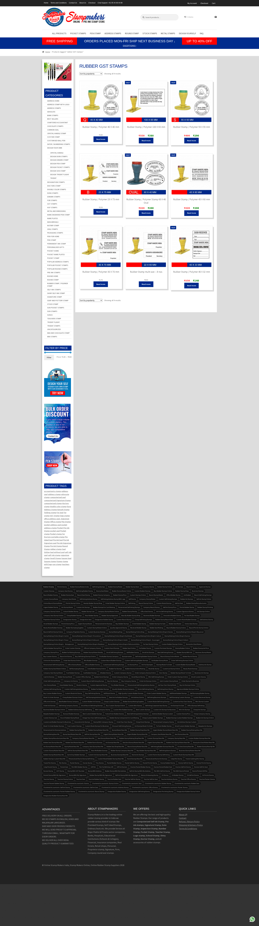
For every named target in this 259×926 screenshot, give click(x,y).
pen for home (53, 236)
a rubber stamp (105, 673)
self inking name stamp (167, 750)
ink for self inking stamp (164, 611)
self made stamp (109, 693)
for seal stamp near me (186, 746)
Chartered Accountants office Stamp (145, 787)
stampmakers (127, 656)
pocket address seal (52, 525)
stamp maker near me (119, 730)
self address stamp (206, 620)
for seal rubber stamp (192, 615)
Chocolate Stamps (55, 126)
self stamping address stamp (96, 697)
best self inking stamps (165, 652)
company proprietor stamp (75, 632)
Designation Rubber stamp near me (55, 796)
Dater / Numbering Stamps (58, 144)
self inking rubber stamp (84, 591)
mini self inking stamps (156, 677)
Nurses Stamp (48, 771)
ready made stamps (190, 669)
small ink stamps (148, 652)
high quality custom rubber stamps (130, 693)
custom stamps (48, 591)
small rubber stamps (50, 624)
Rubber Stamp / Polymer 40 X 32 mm (191, 271)
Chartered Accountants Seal (132, 783)
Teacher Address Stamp (169, 779)
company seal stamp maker (53, 673)
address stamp (54, 494)
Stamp (59, 561)
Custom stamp (53, 137)
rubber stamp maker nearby (93, 652)
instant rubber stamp (70, 611)
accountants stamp (52, 491)
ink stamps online (203, 611)
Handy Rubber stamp (167, 763)
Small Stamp (55, 558)
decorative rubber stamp (172, 615)
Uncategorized (54, 329)
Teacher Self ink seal (151, 779)
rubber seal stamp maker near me (178, 742)
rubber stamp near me (77, 730)
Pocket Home (53, 251)
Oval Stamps (52, 229)
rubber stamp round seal (164, 620)
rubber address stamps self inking (80, 710)
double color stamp (58, 506)
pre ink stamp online (73, 603)
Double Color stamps (56, 189)
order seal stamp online (72, 660)
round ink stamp (66, 656)
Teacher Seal (80, 779)
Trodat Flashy (53, 322)
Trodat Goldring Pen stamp (194, 759)
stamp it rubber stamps (71, 714)
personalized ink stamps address (54, 730)
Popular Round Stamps (57, 269)
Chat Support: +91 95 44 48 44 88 (110, 3)
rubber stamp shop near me (139, 730)
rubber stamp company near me (122, 750)
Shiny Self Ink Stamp (56, 293)
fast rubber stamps (73, 673)
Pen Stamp (95, 33)
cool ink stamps (48, 677)
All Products (59, 33)
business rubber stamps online (54, 710)
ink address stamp (137, 697)
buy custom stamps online (115, 706)
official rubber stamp (92, 665)
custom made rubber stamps (186, 620)
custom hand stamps (111, 648)
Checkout (91, 3)
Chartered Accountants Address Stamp (115, 787)
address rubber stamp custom (162, 714)
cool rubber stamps (90, 673)
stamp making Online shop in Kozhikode (118, 636)
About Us (82, 3)
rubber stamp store (132, 587)
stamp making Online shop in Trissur (56, 640)
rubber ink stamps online (205, 718)
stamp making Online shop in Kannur (177, 636)
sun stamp (57, 564)
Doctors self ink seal (201, 767)
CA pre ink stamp (208, 775)
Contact (182, 818)
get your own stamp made (167, 685)
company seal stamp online (53, 615)
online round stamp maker (52, 603)
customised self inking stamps (113, 665)
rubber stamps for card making (104, 607)
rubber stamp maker (115, 587)
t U (185, 814)
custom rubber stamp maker (185, 665)
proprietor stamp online (51, 620)
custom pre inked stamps (163, 648)
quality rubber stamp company (123, 689)
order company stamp (120, 677)
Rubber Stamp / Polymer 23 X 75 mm (100, 199)
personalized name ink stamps (156, 759)
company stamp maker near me (83, 738)
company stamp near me (176, 738)
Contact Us (73, 3)
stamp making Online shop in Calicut (148, 636)
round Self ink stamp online (53, 632)
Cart (213, 3)
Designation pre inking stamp (163, 791)
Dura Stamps (52, 193)
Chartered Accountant (57, 122)
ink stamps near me (112, 742)
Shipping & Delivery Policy (191, 825)
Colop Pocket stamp (50, 767)
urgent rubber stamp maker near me (165, 730)
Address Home (53, 101)
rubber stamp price (119, 595)
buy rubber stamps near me (146, 750)
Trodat (53, 178)
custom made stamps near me (183, 755)
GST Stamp (55, 515)
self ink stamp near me (92, 734)
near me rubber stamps (99, 750)
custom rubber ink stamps (91, 701)
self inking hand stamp (165, 689)
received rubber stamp (138, 628)
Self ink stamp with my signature (126, 775)
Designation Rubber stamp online (188, 791)
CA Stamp (165, 775)
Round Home (52, 276)
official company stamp (92, 648)
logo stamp (65, 515)
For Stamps (52, 200)
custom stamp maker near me (53, 750)
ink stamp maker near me (52, 746)
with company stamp (102, 710)
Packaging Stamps (55, 233)
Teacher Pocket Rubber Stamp (53, 783)
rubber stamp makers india (79, 587)
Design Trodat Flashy (59, 174)
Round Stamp (132, 33)
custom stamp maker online (97, 628)
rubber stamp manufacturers (196, 603)
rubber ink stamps (186, 599)
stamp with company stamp (103, 722)
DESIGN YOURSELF (187, 33)
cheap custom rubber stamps (152, 718)
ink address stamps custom (186, 722)
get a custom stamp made (169, 681)
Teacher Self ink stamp (132, 779)
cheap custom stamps (112, 701)
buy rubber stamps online (163, 591)
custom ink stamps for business (165, 710)
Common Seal (53, 130)
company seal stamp (65, 591)
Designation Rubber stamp (104, 620)
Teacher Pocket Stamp (207, 779)
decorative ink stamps (82, 722)
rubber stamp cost (88, 611)
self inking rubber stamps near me (162, 746)
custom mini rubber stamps (123, 710)
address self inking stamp (52, 689)
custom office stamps (83, 677)
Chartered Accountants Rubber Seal (187, 783)
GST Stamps (52, 204)
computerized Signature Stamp (57, 500)
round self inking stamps (203, 595)
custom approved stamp (98, 685)
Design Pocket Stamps (60, 167)
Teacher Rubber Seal (114, 779)
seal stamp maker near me (107, 738)
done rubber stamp (66, 685)
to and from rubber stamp (114, 714)
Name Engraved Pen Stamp (58, 215)
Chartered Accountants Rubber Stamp (158, 783)
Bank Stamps (52, 115)
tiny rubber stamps (117, 685)
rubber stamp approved (110, 615)
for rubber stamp (145, 648)
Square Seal (66, 558)
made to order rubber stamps (53, 726)
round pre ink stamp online (198, 628)
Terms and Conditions (59, 3)
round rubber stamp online (176, 628)
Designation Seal (85, 620)
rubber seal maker (175, 624)
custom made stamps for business (97, 726)
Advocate (51, 112)
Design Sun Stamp (58, 171)
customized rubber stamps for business (57, 722)
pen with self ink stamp (162, 771)
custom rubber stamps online (172, 644)
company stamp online (51, 611)
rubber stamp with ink (184, 652)
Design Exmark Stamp (59, 160)
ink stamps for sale (177, 706)
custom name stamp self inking (158, 755)
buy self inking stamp (92, 693)
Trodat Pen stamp (49, 763)
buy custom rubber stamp (52, 693)
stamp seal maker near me (72, 734)
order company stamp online (145, 673)
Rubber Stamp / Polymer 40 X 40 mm (100, 126)
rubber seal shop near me (115, 746)
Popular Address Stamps (58, 262)
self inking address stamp (88, 599)
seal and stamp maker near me (133, 742)
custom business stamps (96, 632)
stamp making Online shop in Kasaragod (145, 640)
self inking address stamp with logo (113, 599)
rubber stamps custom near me (54, 759)
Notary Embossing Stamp (149, 775)
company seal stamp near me (92, 746)
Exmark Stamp (63, 509)
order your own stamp (124, 722)
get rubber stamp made (159, 660)
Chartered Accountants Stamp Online (105, 783)
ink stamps (179, 587)
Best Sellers (52, 119)
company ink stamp (71, 681)
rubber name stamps (94, 742)
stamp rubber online (182, 648)
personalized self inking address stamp (141, 685)
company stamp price (51, 652)
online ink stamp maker (51, 660)
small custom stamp (198, 677)
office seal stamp (147, 611)
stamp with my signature (77, 775)
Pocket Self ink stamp (132, 763)
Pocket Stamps (78, 33)
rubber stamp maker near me (98, 730)
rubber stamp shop (182, 591)
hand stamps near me (134, 759)
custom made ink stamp (73, 693)
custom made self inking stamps (158, 701)
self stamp (132, 599)
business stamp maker (203, 652)
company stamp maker (147, 599)
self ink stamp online (203, 599)
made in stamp (81, 685)
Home (46, 3)
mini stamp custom (202, 701)
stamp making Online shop (135, 632)
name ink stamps (138, 755)
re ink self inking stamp (146, 689)
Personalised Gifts (55, 247)
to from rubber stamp (163, 726)
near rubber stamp (91, 615)
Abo (181, 814)
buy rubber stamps (122, 624)
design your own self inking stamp (94, 718)
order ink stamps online (147, 681)
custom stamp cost (50, 718)
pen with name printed (181, 771)
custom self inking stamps (168, 599)
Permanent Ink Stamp (56, 244)
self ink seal (179, 603)
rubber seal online (129, 648)
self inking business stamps (156, 697)
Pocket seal (64, 767)
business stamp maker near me (189, 750)
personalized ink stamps (103, 624)
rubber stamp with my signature (101, 775)
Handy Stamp (87, 763)
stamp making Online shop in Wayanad (189, 632)
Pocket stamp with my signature (54, 775)
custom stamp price (183, 714)
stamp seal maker (102, 591)
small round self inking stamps (92, 706)
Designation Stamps (56, 182)
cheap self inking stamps (143, 620)
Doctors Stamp (54, 186)
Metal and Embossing (56, 211)
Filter (49, 357)
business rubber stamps (152, 615)
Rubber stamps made (65, 677)
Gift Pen (93, 767)
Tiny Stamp (100, 763)
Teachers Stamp (54, 318)
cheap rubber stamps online (72, 697)
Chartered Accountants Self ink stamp (56, 787)
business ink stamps (202, 673)
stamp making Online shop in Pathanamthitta (124, 644)
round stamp (191, 587)
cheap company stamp (202, 714)
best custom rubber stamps (92, 714)
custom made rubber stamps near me (111, 759)
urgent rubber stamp (50, 607)
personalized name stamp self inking (81, 759)
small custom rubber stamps (185, 726)
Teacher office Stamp (188, 779)
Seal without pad (57, 552)
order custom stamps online (178, 677)
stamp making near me (51, 734)
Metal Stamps (168, 33)
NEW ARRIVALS (52, 222)
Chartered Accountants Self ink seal (85, 787)
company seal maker (69, 599)
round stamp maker (156, 595)
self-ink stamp (54, 555)
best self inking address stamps (138, 714)
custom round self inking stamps (92, 681)
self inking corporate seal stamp (156, 706)
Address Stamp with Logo (58, 104)
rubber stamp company (101, 595)
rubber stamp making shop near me (131, 738)
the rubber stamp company (109, 656)
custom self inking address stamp (76, 689)
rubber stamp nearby (129, 611)
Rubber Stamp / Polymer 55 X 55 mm (191, 126)
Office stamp (55, 521)
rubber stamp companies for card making (124, 718)
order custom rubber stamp (156, 693)
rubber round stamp (190, 656)
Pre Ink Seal (58, 540)
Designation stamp (69, 620)
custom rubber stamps (142, 591)
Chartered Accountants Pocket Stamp (174, 787)
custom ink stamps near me (98, 755)
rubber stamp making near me (191, 730)
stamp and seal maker (193, 644)
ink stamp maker (67, 607)
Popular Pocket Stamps (57, 265)
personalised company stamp (163, 722)
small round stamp (138, 677)
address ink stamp (205, 665)
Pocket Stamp (53, 258)
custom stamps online (138, 595)
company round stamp (151, 607)
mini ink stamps (184, 710)
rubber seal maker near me (75, 742)
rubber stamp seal (67, 595)
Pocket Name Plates (56, 254)
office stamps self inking (195, 706)
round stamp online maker (169, 656)
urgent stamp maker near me (113, 734)
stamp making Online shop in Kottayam (85, 640)
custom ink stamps (83, 607)
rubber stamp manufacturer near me (56, 738)
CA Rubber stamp (177, 775)
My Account (192, 3)
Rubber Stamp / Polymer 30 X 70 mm (100, 271)
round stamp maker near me (137, 746)
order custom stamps (72, 648)
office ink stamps (49, 701)
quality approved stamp (118, 628)
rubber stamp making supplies (133, 701)
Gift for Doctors (122, 767)
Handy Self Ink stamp (185, 763)
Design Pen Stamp (57, 164)
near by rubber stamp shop (130, 615)
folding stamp (50, 512)
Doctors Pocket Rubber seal (163, 767)
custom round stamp (123, 620)
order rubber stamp (139, 624)
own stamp (163, 673)
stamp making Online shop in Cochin (56, 636)
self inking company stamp (68, 706)
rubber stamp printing (205, 607)
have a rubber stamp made (69, 718)
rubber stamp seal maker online (54, 669)
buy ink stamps (112, 681)
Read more (100, 139)
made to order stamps (51, 697)
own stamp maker (49, 685)
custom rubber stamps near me (199, 738)
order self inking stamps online (182, 660)
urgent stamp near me (155, 742)
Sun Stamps (52, 311)
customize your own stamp (182, 701)
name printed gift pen (199, 771)
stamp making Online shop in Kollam (175, 640)
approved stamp (204, 587)
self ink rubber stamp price (52, 648)
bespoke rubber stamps (51, 714)
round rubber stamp (50, 595)
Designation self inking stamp (139, 791)
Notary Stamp (53, 225)
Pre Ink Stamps (53, 272)
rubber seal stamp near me (52, 742)
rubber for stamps (115, 669)
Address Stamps (113, 33)
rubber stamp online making (135, 669)
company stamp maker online (108, 611)
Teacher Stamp (48, 779)
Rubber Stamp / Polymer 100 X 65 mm (146, 126)
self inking (131, 603)
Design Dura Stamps (58, 156)
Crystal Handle (56, 153)
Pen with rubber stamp (79, 767)
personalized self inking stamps (129, 607)
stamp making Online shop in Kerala (160, 632)
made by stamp (154, 669)
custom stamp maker (50, 599)
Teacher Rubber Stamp (96, 779)
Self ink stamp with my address (140, 771)
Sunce (50, 315)
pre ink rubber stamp (187, 607)
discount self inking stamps (121, 726)
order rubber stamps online (115, 603)
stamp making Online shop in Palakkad (90, 644)
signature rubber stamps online (188, 689)
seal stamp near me (181, 734)
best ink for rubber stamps (118, 697)
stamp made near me (71, 746)
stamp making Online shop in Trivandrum (86, 636)
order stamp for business (190, 681)
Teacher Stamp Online (65, 779)
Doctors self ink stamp (183, 767)
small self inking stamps (114, 652)
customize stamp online (171, 669)
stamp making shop (115, 632)
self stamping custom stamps (179, 697)
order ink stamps (49, 706)
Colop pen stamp (176, 759)
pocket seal (55, 531)
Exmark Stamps (53, 197)
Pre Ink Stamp (56, 546)
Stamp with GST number (75, 771)
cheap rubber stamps (74, 615)
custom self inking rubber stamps (136, 660)
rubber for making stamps (71, 652)
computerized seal (58, 497)
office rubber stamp (173, 595)
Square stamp (50, 561)
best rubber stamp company (69, 701)
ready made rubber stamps (52, 628)
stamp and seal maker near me (203, 742)
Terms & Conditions (188, 828)
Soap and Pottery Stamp (57, 300)
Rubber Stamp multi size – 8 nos (146, 271)
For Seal (60, 512)
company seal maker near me (161, 734)
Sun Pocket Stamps (55, 308)
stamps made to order (164, 665)
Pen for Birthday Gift (106, 767)
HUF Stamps (52, 207)
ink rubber (187, 595)
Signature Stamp (54, 297)
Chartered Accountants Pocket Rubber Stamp (59, 791)
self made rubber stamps (178, 693)
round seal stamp (83, 595)
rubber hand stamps (101, 677)
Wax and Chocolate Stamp (58, 333)
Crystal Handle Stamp (56, 133)
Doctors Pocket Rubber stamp (140, 767)
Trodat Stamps (53, 326)
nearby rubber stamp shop (93, 603)
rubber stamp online (164, 587)
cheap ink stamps (199, 710)
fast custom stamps (74, 726)
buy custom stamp (50, 656)
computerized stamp (53, 503)
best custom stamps (143, 710)
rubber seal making (156, 628)
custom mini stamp (135, 706)
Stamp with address (95, 771)
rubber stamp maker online (121, 591)
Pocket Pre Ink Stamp (150, 763)
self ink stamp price (169, 607)
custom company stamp (122, 673)
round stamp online (146, 603)
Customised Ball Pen (56, 140)
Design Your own (54, 148)
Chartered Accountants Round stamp (91, 791)
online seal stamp (191, 624)
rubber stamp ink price (201, 648)
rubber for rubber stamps (100, 689)
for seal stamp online (150, 644)
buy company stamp (128, 681)
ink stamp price (132, 665)
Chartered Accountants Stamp (78, 783)
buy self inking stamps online (85, 656)
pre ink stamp (62, 587)
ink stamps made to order (144, 726)
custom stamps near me (155, 738)
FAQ (201, 33)
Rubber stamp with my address (115, 771)
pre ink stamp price (67, 624)
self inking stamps (98, 587)
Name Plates (52, 218)
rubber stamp (56, 549)
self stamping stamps (76, 669)
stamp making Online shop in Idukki (115, 640)
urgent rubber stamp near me (137, 734)
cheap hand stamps (143, 722)
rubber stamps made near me (53, 755)
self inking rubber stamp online (146, 656)
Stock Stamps (150, 33)
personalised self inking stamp (53, 665)
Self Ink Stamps (54, 290)
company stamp (148, 587)
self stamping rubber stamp (199, 693)
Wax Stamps (52, 337)
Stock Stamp (52, 304)
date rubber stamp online (97, 669)
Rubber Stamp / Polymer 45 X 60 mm (191, 199)
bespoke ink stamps (205, 726)
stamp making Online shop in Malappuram (58, 644)
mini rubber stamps (90, 660)
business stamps (198, 591)
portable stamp (57, 537)
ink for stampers (147, 665)
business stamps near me (119, 755)
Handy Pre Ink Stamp (203, 763)
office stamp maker (74, 665)
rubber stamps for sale (157, 624)
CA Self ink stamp (193, 775)
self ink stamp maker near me (78, 750)
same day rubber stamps (76, 755)
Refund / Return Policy (189, 821)
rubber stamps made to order (181, 673)
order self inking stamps (51, 681)
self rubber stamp (133, 652)
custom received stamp (201, 697)
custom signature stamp (185, 611)
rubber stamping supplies (75, 628)
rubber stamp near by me (206, 746)
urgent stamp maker (85, 624)
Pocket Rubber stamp (114, 763)
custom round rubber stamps (111, 660)
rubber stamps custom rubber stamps (179, 718)
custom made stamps (163, 603)
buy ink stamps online (187, 685)
